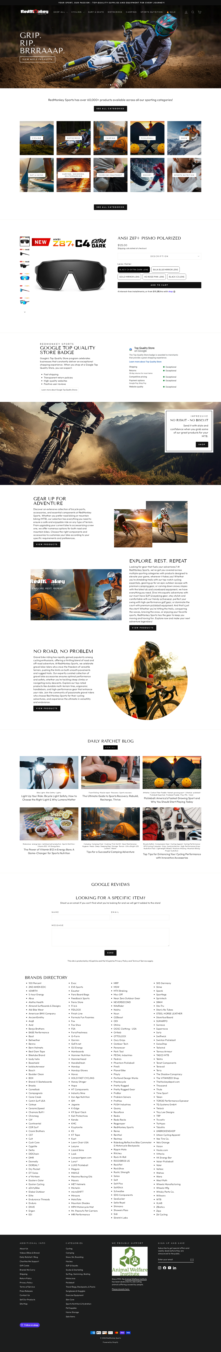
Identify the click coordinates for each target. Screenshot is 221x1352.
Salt (116, 1179)
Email (115, 912)
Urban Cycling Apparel (168, 1134)
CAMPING (131, 12)
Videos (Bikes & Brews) (30, 1253)
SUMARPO (162, 1021)
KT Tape (75, 1134)
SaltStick (118, 1187)
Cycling (69, 1248)
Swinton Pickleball (166, 1040)
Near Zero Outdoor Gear (127, 998)
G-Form (75, 1036)
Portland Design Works (126, 1078)
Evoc (73, 983)
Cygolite (33, 1146)
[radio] (134, 269)
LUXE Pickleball (79, 1165)
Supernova (162, 1028)
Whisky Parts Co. (165, 1191)
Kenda (74, 1119)
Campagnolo (36, 1093)
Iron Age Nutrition (80, 1096)
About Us (24, 1248)
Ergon (32, 1210)
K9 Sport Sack (78, 1112)
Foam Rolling (94, 793)
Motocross (70, 1278)
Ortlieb (117, 1032)
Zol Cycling (162, 1214)
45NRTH (33, 990)
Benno (32, 1043)
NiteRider (119, 1005)
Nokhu (117, 1009)
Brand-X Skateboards (40, 1081)
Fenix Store (77, 1002)
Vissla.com (162, 1150)
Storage (115, 846)
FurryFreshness (79, 1032)
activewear (166, 598)
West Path (161, 1180)
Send (110, 953)
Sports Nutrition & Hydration (78, 1304)
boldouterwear (37, 1066)
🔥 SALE (171, 12)
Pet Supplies (71, 1308)
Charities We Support (29, 1261)
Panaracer (119, 1047)
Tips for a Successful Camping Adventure (110, 851)
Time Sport (162, 1093)
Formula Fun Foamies (82, 1017)
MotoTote (76, 1199)
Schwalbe (119, 1191)
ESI (30, 1214)
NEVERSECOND (122, 1002)
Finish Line (77, 1013)
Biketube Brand (37, 1055)
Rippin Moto (120, 1149)
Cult (31, 1138)
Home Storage (72, 1312)
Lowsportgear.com (81, 1157)
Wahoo (160, 1172)
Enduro (32, 1203)
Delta (32, 1150)
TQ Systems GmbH (166, 1104)
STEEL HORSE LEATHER (169, 1013)
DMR (31, 1157)
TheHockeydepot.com (168, 1081)
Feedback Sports (80, 998)
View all (110, 747)
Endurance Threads (39, 1199)
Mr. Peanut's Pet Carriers (84, 1210)
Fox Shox (76, 1024)
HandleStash (78, 1062)
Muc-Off (118, 994)
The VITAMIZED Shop (167, 1078)
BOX (31, 1078)
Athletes (146, 793)
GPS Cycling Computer (152, 846)
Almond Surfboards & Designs (45, 1005)
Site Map (24, 1304)
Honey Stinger (78, 1081)
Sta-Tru (160, 1005)
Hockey (69, 1261)
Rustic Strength (122, 1172)
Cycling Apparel (177, 844)
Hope (74, 1085)
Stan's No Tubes (164, 1009)
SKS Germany (163, 983)
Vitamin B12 (42, 846)
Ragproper (119, 1123)
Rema (117, 1131)
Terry (159, 1070)
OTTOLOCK (120, 1036)
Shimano (118, 1206)
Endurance (27, 844)
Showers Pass (121, 1210)
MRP (116, 983)
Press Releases (26, 1291)
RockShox (119, 1168)
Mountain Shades (80, 1203)
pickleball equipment (161, 605)
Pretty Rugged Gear (124, 1089)
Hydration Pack (149, 848)
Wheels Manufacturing (168, 1184)
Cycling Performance (192, 844)
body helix (34, 1059)
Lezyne (75, 1146)
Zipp (158, 1210)
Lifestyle (188, 793)
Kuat (73, 1138)
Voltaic (160, 1169)
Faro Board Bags (80, 994)
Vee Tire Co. (162, 1138)
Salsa (117, 1176)
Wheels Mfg (162, 1187)
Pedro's (117, 1059)
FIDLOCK (76, 1009)
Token (159, 1096)
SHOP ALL (60, 12)
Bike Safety (50, 793)
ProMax (118, 1100)
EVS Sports (77, 986)
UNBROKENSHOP (165, 1131)
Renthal (118, 1134)
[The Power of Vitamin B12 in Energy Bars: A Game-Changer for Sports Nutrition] (49, 823)
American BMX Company (42, 1013)
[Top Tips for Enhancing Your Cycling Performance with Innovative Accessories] (172, 823)
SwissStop (161, 1043)
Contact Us (25, 1295)
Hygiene (85, 846)
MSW (116, 986)
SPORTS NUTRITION (152, 12)
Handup (75, 1066)
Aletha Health (36, 1002)
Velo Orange (163, 1142)
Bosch (32, 1070)
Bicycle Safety (148, 844)
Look (73, 1153)
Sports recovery (125, 793)
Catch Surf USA (37, 1100)
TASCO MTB (162, 1055)
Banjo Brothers (36, 1028)
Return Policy (26, 1278)
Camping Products (36, 59)
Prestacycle (120, 1081)
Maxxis (75, 1180)
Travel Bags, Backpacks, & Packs (80, 1287)
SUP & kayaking (154, 595)
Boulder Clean (36, 1074)
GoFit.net (76, 1043)
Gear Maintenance (129, 844)
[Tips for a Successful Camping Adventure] (110, 823)
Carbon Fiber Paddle (159, 793)
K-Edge (75, 1108)
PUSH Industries (122, 1104)
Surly (159, 1032)
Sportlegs (161, 994)
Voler (159, 1165)
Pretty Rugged (121, 1085)
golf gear (166, 602)
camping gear (146, 586)
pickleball (196, 793)
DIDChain (34, 1153)
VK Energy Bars (54, 846)
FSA (73, 1028)
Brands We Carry (27, 1270)
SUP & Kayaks (72, 1265)
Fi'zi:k (74, 1005)
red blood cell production (51, 844)
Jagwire (75, 1104)
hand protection (173, 846)
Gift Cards (24, 1265)
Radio (117, 1115)
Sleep (97, 846)
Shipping (121, 248)
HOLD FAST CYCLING (82, 1078)
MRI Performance (80, 1214)
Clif (30, 1119)
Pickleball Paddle (172, 795)
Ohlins (117, 1024)
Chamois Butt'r (36, 1112)
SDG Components (123, 1194)
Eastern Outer (36, 1180)
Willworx (161, 1195)
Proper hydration (171, 851)
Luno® (74, 1161)
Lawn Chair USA (80, 1142)
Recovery (114, 793)
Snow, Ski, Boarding (75, 1257)
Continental (35, 1123)
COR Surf (33, 1127)
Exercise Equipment (75, 1295)
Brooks (32, 1085)
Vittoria (160, 1153)
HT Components (80, 1089)
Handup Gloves (79, 1070)
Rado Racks (120, 1119)
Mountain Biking (193, 848)
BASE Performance (39, 1032)
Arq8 (31, 1021)
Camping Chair (97, 844)
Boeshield (34, 1062)
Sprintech (161, 998)
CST (31, 1134)
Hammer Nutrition (81, 1055)
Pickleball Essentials (157, 795)
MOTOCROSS (115, 12)
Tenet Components (166, 1062)
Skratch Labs (121, 1217)
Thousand (161, 1085)
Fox (73, 1021)
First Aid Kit (116, 844)
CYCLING (76, 12)
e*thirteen (34, 1176)
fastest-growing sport (176, 793)
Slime (159, 986)
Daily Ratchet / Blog (29, 1257)
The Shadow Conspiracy (169, 1074)
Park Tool (119, 1051)
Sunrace (160, 1024)
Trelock (160, 1108)
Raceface (119, 1112)
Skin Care (70, 1299)
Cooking (107, 844)
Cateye (32, 1104)
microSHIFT (77, 1191)
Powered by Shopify (110, 1342)
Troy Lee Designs (165, 1112)
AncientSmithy (36, 1017)
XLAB (159, 1203)
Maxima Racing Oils (81, 1176)
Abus (31, 998)
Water (113, 848)
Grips (164, 846)
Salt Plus (118, 1183)
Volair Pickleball (165, 1161)
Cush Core (34, 1142)
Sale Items (70, 1316)
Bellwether (34, 1040)
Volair (191, 795)
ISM (73, 1100)
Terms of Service (139, 961)
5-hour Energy (36, 994)
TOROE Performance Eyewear (172, 1100)
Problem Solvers (122, 1096)
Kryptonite (77, 1127)
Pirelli (117, 1066)
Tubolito (160, 1127)
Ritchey (118, 1153)
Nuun (116, 1013)
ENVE (32, 1206)
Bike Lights (41, 793)
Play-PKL (184, 795)
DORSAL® (34, 1165)
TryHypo (160, 1123)
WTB (158, 1199)
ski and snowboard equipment (161, 589)
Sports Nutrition (68, 844)
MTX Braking (120, 990)
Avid (31, 1024)
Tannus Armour (164, 1051)
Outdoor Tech (121, 1043)
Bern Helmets (36, 1047)
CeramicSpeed (37, 1108)
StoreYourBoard (164, 1017)
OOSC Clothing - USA (125, 1028)
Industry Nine (78, 1093)
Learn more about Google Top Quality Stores (59, 390)
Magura (75, 1169)
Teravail (160, 1066)
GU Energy (77, 1047)
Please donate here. (121, 1289)
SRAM (159, 1002)
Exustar (75, 990)
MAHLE (75, 1172)
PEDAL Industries (123, 1055)
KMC (73, 1123)
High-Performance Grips (190, 846)
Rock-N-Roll (120, 1157)
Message (58, 925)
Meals (92, 846)
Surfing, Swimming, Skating (78, 1274)
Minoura (75, 1195)
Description (160, 256)
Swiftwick (161, 1036)
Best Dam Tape (37, 1051)
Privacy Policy (121, 961)
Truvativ (160, 1119)
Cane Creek (35, 1096)
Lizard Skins (77, 1150)
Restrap (118, 1138)
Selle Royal (119, 1202)
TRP (158, 1115)
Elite (31, 1195)
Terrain (121, 846)
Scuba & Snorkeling (74, 1270)
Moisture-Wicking (179, 848)
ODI (116, 1021)
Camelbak (34, 1089)
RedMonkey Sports (139, 569)
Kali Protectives (79, 1115)
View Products (143, 628)
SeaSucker (119, 1198)
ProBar (117, 1093)
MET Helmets (78, 1184)
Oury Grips (119, 1040)
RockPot (118, 1164)
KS (72, 1131)
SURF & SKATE (96, 12)
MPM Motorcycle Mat (82, 1206)
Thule (159, 1089)
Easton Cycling (36, 1184)
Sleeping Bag (105, 846)
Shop (202, 444)
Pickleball (70, 1282)
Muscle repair (105, 793)
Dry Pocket (34, 1169)
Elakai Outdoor (37, 1191)
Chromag (33, 1115)
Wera (159, 1176)
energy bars (36, 844)
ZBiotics (160, 1206)
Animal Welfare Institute (136, 1279)
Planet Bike (120, 1070)
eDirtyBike (34, 1187)
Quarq (117, 1108)
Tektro (159, 1059)
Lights (58, 793)
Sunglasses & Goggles (75, 1291)
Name (55, 912)
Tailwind (160, 1047)
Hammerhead (78, 1059)
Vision (159, 1146)
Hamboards (77, 1051)
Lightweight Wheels (164, 848)
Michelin (75, 1187)
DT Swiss (33, 1172)
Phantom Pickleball (124, 1062)
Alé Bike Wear (36, 1009)
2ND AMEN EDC (37, 986)
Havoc (74, 1074)
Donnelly (33, 1161)
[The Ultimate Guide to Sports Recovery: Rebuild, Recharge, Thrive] (110, 772)
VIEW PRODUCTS (47, 544)
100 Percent (35, 983)
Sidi (116, 1213)
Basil (31, 1036)
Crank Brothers (37, 1131)
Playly (117, 1074)
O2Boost (118, 1017)
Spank (159, 990)
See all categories (111, 108)
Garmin (75, 1040)
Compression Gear (162, 844)
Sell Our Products (27, 1299)
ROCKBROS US (122, 1160)
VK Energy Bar (164, 1157)
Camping (87, 844)
